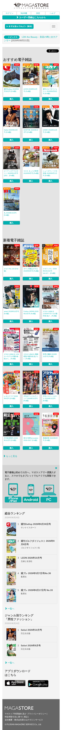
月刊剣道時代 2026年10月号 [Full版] (11, 439)
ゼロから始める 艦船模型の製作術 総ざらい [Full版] (31, 356)
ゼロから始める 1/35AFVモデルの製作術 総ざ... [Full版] (50, 313)
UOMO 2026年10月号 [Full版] (50, 131)
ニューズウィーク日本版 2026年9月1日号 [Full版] (50, 173)
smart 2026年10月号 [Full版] (11, 312)
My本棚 (24, 13)
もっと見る (11, 456)
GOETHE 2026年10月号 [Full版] (31, 131)
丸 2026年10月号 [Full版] (10, 214)
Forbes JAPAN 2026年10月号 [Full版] (31, 312)
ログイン (9, 13)
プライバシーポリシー (36, 714)
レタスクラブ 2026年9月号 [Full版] (11, 397)
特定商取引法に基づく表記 (16, 717)
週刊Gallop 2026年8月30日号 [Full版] (11, 90)
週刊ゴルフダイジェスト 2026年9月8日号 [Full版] (50, 91)
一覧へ (10, 608)
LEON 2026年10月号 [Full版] (30, 90)
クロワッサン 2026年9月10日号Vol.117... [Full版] (50, 271)
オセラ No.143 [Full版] (11, 270)
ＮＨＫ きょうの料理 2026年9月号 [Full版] (31, 172)
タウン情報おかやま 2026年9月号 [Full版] (31, 270)
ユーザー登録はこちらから (32, 17)
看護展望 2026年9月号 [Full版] (50, 439)
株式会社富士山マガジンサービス (28, 720)
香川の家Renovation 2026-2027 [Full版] (31, 439)
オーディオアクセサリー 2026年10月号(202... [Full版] (11, 173)
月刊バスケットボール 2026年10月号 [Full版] (50, 398)
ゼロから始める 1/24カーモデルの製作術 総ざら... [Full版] (11, 356)
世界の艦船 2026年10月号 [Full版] (50, 355)
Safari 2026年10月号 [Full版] (11, 131)
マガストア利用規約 (13, 714)
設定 (38, 13)
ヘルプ (52, 13)
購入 (12, 99)
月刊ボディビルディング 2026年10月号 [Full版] (31, 398)
